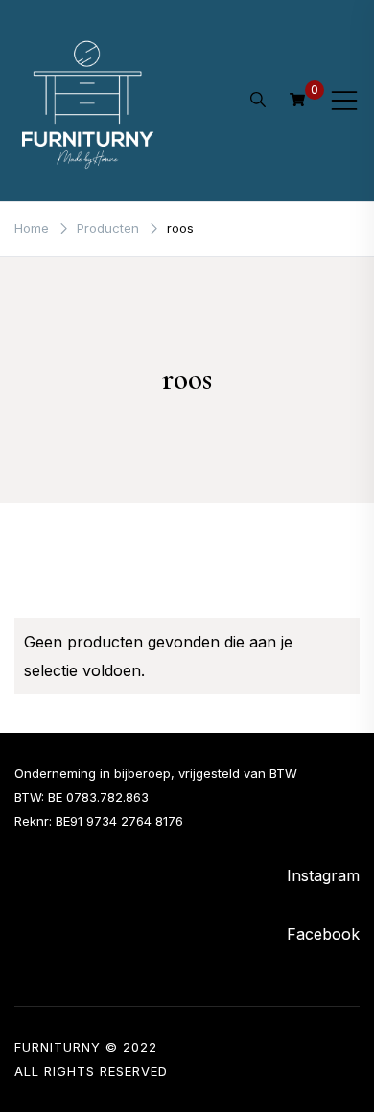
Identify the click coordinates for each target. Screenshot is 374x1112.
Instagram (323, 875)
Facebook (323, 933)
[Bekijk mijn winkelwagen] (297, 99)
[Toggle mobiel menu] (344, 100)
